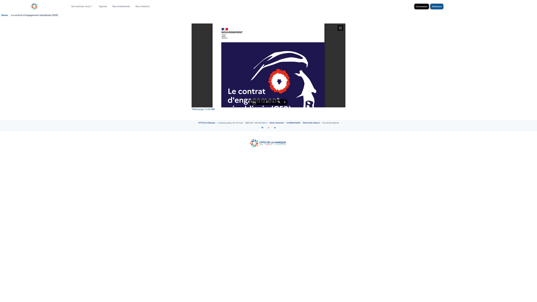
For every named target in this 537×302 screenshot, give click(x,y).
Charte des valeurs (311, 123)
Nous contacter (277, 123)
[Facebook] (262, 127)
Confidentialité (293, 123)
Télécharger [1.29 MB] (203, 109)
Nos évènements (121, 6)
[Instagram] (268, 127)
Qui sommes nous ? (81, 6)
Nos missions (142, 6)
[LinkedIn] (274, 127)
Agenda (103, 6)
